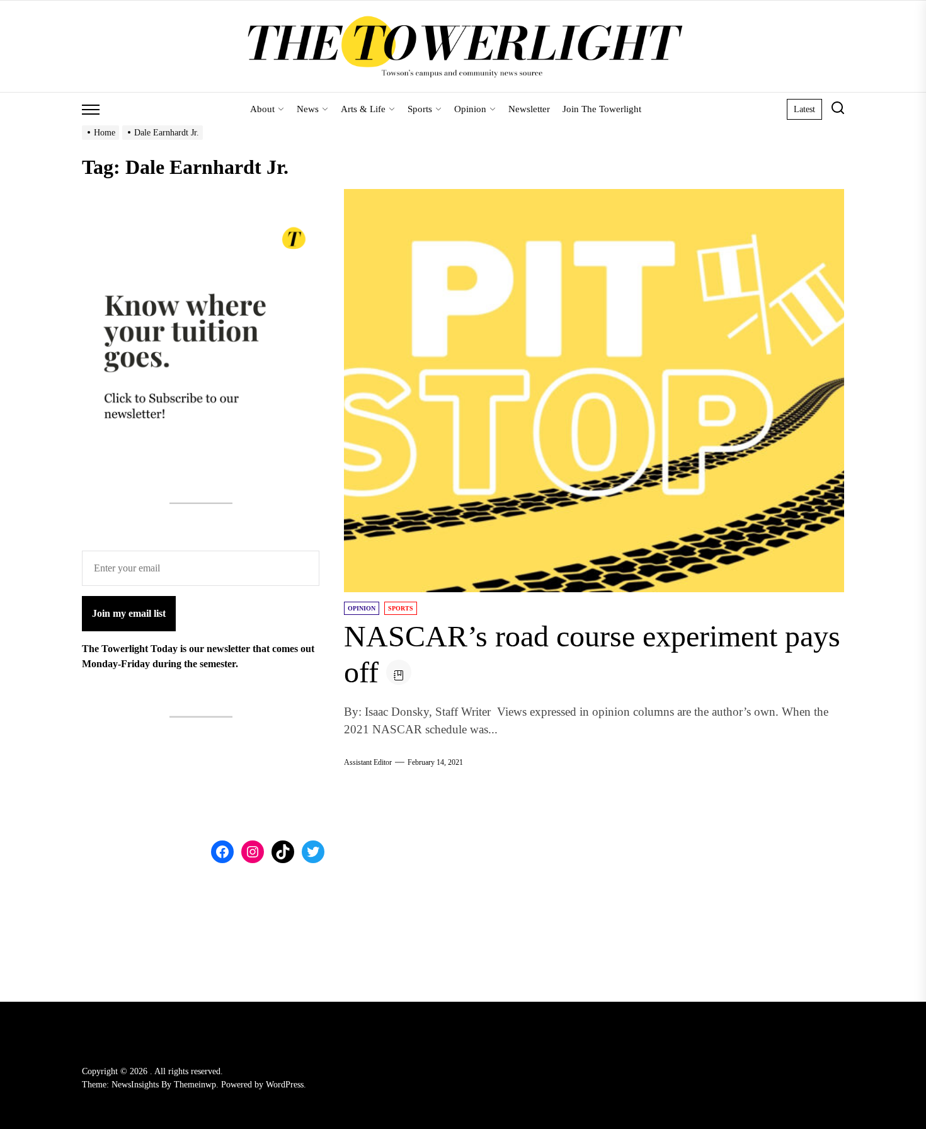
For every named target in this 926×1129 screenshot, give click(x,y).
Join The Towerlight (602, 109)
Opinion (470, 109)
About (262, 109)
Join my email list (129, 613)
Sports (420, 109)
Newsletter (529, 109)
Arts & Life (363, 109)
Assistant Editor (368, 762)
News (308, 109)
